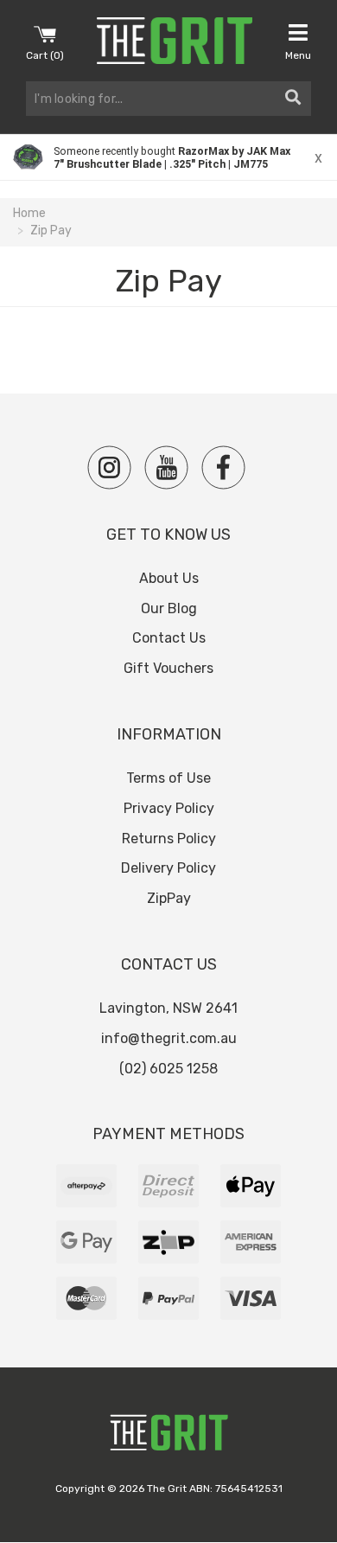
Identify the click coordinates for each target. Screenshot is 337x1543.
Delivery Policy (168, 868)
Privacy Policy (169, 808)
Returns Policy (169, 838)
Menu (298, 55)
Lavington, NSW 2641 (168, 1008)
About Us (169, 578)
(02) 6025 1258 (168, 1068)
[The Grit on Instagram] (109, 467)
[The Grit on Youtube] (166, 467)
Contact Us (169, 638)
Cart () (45, 55)
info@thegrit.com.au (169, 1038)
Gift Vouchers (168, 668)
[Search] (293, 98)
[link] (168, 157)
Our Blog (169, 608)
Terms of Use (168, 778)
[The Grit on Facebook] (223, 467)
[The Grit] (168, 1437)
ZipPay (169, 898)
